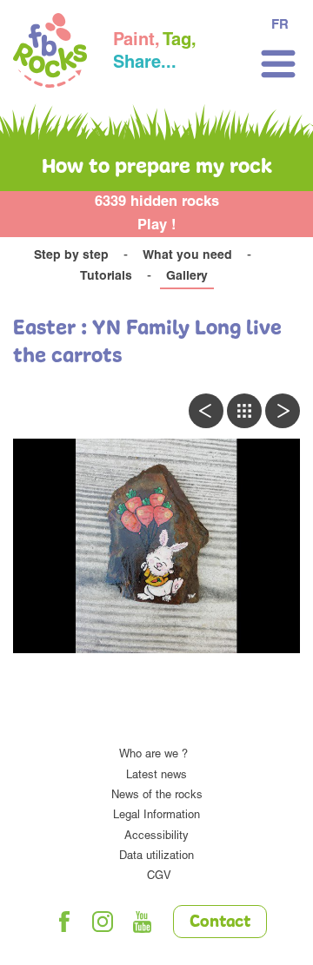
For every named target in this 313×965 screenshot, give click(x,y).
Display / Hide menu (278, 64)
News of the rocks (157, 796)
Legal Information (156, 816)
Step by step (71, 256)
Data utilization (156, 857)
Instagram (103, 921)
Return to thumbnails (244, 410)
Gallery (187, 277)
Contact (220, 922)
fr (280, 25)
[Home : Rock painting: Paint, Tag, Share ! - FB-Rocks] (50, 53)
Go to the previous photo (206, 410)
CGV (159, 876)
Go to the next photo (282, 410)
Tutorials (106, 277)
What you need (187, 256)
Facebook (64, 921)
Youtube (142, 921)
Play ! (156, 226)
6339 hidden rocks (157, 202)
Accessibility (156, 837)
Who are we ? (153, 755)
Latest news (156, 776)
